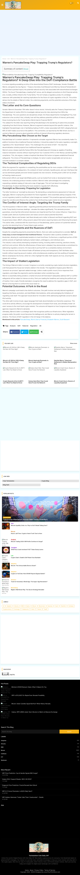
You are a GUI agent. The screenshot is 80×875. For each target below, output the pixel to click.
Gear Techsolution (8, 481)
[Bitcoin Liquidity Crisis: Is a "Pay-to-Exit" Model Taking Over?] (6, 526)
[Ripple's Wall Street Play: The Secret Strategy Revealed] (6, 590)
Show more (73, 343)
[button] (78, 3)
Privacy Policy (38, 870)
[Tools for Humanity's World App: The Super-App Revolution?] (6, 582)
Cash (56, 606)
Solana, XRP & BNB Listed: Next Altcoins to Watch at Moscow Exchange (34, 712)
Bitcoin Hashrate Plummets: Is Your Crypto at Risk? (38, 361)
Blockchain (42, 606)
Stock (33, 609)
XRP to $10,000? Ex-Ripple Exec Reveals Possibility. (28, 695)
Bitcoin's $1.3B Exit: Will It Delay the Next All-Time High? (13, 361)
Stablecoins (25, 609)
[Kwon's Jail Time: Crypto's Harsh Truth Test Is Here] (6, 534)
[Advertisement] (40, 31)
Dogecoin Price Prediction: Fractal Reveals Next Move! (19, 785)
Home (4, 59)
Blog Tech (6, 485)
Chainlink (63, 606)
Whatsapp (35, 332)
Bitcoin (34, 606)
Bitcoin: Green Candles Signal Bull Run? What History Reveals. (31, 703)
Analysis (13, 326)
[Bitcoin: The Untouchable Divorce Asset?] (6, 566)
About (31, 870)
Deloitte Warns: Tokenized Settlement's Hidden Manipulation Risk (65, 362)
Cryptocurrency (7, 609)
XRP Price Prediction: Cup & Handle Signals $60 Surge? (20, 773)
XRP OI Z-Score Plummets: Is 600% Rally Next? (17, 791)
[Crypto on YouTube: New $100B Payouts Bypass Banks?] (6, 574)
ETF (40, 757)
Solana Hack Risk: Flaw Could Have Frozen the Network (38, 382)
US (8, 59)
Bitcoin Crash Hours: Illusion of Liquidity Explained (64, 382)
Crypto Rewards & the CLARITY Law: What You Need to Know (13, 382)
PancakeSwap (25, 319)
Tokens (39, 609)
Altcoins (16, 606)
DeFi (19, 326)
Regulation (33, 326)
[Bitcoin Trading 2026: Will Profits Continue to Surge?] (6, 542)
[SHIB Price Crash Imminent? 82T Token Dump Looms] (6, 550)
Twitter (25, 332)
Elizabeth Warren (53, 319)
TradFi (45, 609)
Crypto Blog (45, 481)
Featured (25, 326)
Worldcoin (40, 760)
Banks (28, 606)
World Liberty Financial (39, 319)
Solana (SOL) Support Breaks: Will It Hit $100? (17, 779)
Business (50, 606)
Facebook (16, 332)
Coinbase (71, 606)
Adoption (9, 606)
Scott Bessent (64, 319)
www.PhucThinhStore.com (52, 872)
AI (3, 606)
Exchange (17, 609)
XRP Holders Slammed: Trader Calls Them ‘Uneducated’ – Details (22, 797)
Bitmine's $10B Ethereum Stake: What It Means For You (29, 687)
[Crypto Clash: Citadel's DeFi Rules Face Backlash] (6, 558)
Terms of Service (49, 870)
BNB (22, 606)
